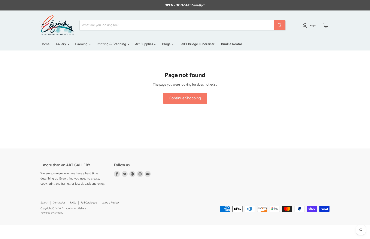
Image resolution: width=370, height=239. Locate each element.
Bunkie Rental (231, 44)
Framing (81, 44)
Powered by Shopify (51, 213)
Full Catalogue (89, 202)
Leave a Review (110, 202)
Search (44, 202)
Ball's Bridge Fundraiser (197, 44)
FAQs (73, 202)
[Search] (279, 25)
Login (312, 25)
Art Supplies (144, 44)
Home (44, 44)
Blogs (166, 44)
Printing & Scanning (112, 44)
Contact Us (59, 202)
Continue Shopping (185, 98)
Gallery (61, 44)
